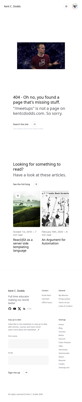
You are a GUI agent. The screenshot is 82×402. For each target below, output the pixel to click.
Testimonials (64, 353)
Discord (62, 339)
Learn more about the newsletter (22, 329)
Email (10, 353)
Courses (62, 331)
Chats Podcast (65, 342)
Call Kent (45, 299)
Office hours (47, 302)
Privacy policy (64, 299)
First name (12, 336)
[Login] (75, 6)
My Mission (63, 295)
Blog (60, 328)
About (61, 357)
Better (61, 335)
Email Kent (46, 295)
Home (61, 324)
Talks (61, 346)
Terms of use (64, 302)
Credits (62, 364)
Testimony (63, 349)
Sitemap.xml (64, 367)
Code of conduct (65, 306)
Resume (62, 360)
